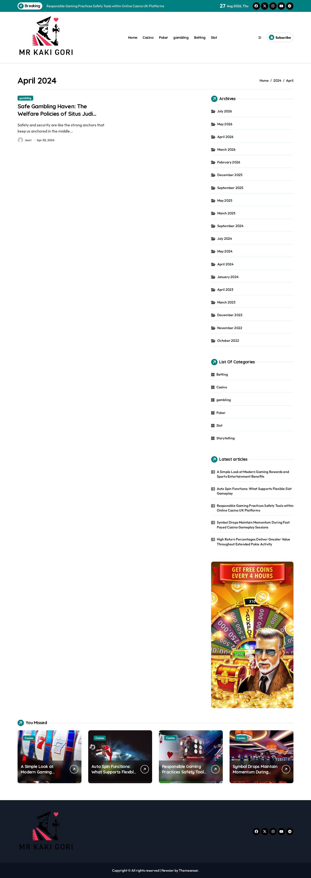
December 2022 (230, 315)
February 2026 (228, 162)
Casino (148, 37)
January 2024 (228, 277)
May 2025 (225, 200)
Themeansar (188, 870)
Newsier (167, 870)
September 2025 (230, 188)
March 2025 (226, 213)
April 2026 (225, 137)
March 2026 (226, 149)
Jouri (28, 140)
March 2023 (226, 302)
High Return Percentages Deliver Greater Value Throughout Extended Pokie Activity (253, 541)
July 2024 (224, 238)
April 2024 (225, 264)
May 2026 (225, 124)
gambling (181, 37)
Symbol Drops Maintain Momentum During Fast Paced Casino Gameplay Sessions (253, 524)
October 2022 (228, 340)
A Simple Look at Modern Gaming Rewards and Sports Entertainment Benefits (253, 474)
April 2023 (225, 289)
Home (132, 37)
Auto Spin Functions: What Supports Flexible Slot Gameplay (254, 491)
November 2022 (229, 328)
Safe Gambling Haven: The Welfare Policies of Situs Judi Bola (55, 114)
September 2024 (230, 226)
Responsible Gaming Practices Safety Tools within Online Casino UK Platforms (255, 507)
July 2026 (224, 111)
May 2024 (225, 251)
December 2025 (230, 175)
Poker (163, 37)
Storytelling (225, 438)
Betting (200, 37)
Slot (214, 37)
